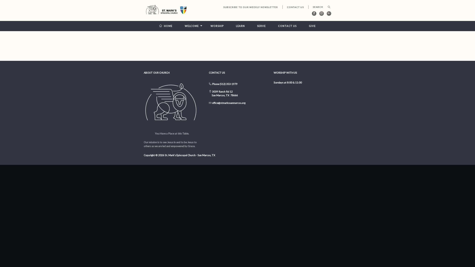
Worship (217, 26)
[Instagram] (321, 13)
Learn (240, 26)
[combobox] (320, 7)
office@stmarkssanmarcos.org (228, 102)
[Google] (329, 13)
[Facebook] (314, 13)
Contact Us (295, 7)
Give (312, 26)
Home (168, 26)
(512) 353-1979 (229, 84)
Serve (261, 26)
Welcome (192, 26)
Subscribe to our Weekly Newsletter (250, 7)
